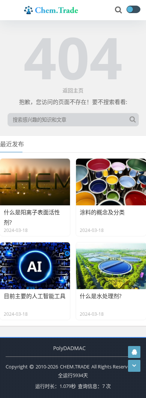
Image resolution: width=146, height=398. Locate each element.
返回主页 (73, 90)
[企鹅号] (134, 351)
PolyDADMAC (69, 348)
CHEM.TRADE (74, 366)
